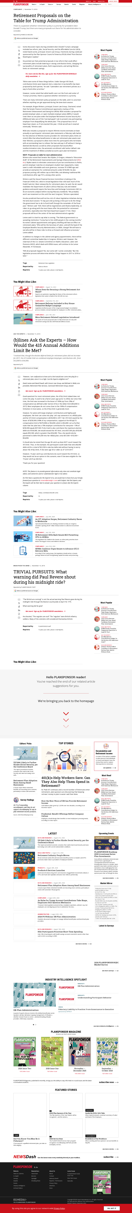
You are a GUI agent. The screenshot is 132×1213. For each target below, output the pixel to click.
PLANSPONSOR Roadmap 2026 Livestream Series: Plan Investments (105, 854)
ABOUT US (88, 1)
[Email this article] (19, 47)
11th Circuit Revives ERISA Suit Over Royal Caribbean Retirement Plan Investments (108, 68)
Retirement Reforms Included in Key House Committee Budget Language (55, 304)
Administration (43, 913)
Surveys (58, 4)
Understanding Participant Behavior (32, 1010)
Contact (51, 1176)
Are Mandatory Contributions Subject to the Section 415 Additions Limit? (109, 86)
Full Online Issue (25, 1071)
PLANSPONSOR (30, 1202)
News (33, 4)
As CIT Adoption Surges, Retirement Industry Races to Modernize (58, 520)
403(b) (40, 493)
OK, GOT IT (111, 1208)
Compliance (17, 9)
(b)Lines (33, 1176)
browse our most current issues (66, 1034)
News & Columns (18, 1173)
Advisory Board (53, 1178)
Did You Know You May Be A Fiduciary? (26, 1140)
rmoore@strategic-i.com (48, 480)
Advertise (52, 1185)
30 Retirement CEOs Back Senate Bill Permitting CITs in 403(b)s (56, 536)
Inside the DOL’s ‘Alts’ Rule (95, 1113)
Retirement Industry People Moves (53, 855)
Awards (66, 4)
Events (74, 4)
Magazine (82, 4)
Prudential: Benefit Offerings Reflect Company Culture (62, 815)
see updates (107, 768)
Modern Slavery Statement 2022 (76, 1203)
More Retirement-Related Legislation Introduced (57, 317)
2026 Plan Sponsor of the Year (60, 1113)
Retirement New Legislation (46, 263)
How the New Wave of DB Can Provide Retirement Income (64, 802)
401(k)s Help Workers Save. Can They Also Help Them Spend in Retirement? (65, 782)
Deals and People (106, 74)
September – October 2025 (107, 1069)
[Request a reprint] (19, 61)
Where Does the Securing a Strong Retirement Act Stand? (57, 290)
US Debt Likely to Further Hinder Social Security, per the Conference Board (25, 764)
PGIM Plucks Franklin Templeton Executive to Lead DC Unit (109, 77)
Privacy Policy (53, 1183)
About (51, 1173)
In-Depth (42, 4)
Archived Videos (18, 1188)
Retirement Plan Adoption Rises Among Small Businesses (25, 782)
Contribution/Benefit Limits (50, 493)
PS (22, 364)
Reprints (60, 270)
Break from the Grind (21, 566)
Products (41, 868)
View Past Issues (72, 1178)
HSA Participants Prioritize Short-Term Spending (60, 930)
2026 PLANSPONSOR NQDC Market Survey (106, 963)
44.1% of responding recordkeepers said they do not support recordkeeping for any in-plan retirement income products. (24, 808)
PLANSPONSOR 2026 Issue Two (73, 1174)
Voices (50, 4)
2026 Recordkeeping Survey (25, 815)
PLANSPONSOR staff (28, 587)
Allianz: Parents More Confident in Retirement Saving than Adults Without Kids (109, 96)
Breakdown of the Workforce (96, 1139)
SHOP (94, 1)
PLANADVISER (21, 1202)
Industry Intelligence (94, 4)
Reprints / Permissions (55, 1181)
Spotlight (34, 1178)
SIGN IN (111, 1)
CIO (14, 1202)
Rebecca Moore (27, 35)
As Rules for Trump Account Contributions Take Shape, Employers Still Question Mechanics (109, 58)
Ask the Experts (105, 82)
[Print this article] (19, 64)
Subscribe (70, 1181)
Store (51, 1188)
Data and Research (106, 92)
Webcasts (16, 1007)
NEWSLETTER (101, 1)
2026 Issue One (52, 1068)
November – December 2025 (79, 1069)
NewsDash (34, 1173)
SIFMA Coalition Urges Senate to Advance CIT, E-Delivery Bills (57, 550)
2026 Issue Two (24, 1068)
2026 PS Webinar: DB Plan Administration (57, 915)
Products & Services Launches (51, 870)
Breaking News (35, 1181)
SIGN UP (115, 1)
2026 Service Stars (56, 1139)
